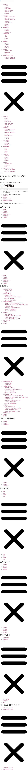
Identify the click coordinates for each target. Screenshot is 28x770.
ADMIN (4, 202)
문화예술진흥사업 (9, 18)
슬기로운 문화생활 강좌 (10, 309)
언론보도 (7, 44)
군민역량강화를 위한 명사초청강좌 (13, 297)
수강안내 (7, 29)
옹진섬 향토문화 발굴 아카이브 (12, 318)
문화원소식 (5, 41)
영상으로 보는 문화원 (10, 58)
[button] (14, 87)
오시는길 (7, 13)
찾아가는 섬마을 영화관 (10, 311)
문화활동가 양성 (9, 306)
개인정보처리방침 (7, 199)
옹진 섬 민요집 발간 (10, 314)
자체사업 (7, 24)
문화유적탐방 (8, 292)
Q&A (6, 54)
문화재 (6, 38)
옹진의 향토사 (6, 33)
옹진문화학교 (6, 27)
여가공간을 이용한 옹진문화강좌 (12, 307)
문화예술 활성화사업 (10, 19)
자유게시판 (7, 52)
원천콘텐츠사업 (9, 22)
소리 (6, 40)
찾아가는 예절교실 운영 (10, 300)
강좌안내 (7, 30)
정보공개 (7, 47)
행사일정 (7, 46)
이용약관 (5, 197)
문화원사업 (5, 15)
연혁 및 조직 (8, 8)
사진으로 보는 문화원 (8, 55)
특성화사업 (7, 21)
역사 (6, 35)
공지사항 (7, 43)
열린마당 (5, 49)
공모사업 (7, 26)
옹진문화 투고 (8, 50)
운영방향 (7, 7)
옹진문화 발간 (8, 290)
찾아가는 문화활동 (9, 298)
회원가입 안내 (8, 11)
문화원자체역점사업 (10, 16)
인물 (6, 36)
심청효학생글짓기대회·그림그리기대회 (14, 303)
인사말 (6, 5)
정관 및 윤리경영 (9, 10)
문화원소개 (5, 4)
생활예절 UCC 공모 (9, 295)
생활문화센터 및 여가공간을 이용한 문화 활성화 (16, 304)
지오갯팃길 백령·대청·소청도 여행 (13, 315)
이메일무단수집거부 (7, 200)
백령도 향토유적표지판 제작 (11, 317)
